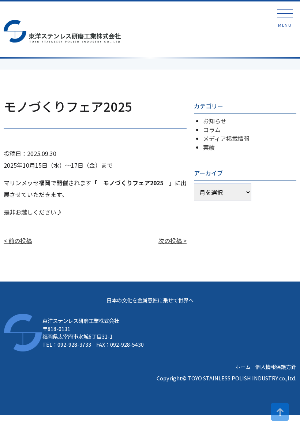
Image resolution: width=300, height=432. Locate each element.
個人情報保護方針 (275, 366)
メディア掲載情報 (226, 138)
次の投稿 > (172, 240)
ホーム (243, 366)
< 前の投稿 (18, 240)
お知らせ (214, 120)
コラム (212, 129)
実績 (209, 147)
